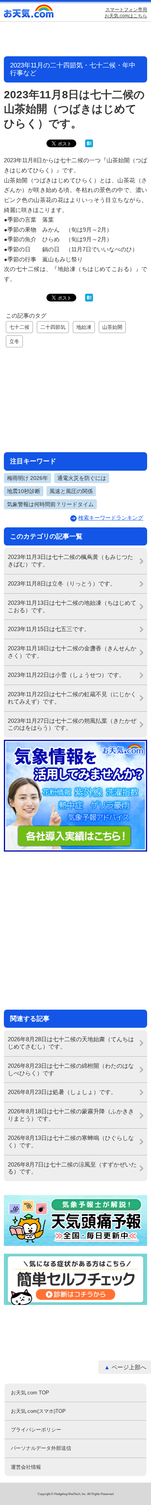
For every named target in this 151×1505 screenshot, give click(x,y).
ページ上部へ (129, 1367)
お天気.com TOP (30, 1393)
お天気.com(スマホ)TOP (38, 1411)
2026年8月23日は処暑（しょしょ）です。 (62, 1092)
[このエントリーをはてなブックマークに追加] (89, 145)
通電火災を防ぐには (81, 478)
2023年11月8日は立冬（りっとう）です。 (62, 583)
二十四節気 (52, 327)
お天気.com (29, 13)
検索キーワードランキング (110, 518)
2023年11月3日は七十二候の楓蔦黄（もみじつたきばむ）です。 (70, 560)
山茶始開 (112, 327)
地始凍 (83, 327)
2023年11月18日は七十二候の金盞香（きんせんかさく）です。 (72, 652)
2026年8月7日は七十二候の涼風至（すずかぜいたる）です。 (72, 1168)
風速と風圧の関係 (71, 491)
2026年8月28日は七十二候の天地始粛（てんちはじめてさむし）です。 (71, 1043)
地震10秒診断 (23, 491)
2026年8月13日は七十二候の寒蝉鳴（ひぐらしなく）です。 (71, 1141)
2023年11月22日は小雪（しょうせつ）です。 (66, 675)
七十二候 (19, 327)
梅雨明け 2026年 (27, 478)
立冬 (14, 341)
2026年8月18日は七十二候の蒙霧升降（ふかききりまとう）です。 (71, 1115)
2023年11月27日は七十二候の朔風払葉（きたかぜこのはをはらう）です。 (72, 724)
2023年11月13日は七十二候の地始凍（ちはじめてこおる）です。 (72, 606)
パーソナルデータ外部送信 (41, 1448)
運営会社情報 (26, 1467)
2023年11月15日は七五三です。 (49, 629)
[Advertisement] (75, 398)
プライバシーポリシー (36, 1430)
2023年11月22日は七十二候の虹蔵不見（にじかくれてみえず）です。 (72, 698)
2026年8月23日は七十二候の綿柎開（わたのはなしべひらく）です (71, 1069)
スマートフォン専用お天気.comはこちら (126, 13)
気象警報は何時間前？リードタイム (50, 504)
